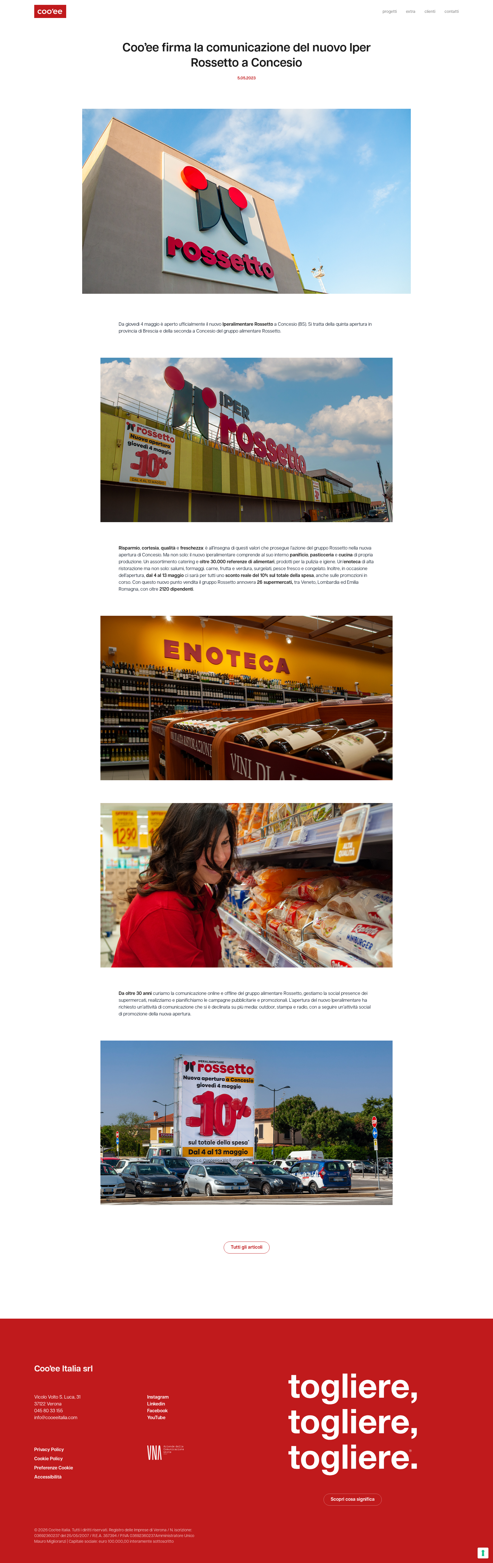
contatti (451, 12)
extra (410, 12)
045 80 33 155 (48, 1411)
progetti (390, 12)
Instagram (158, 1397)
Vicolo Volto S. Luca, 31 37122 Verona (57, 1401)
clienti (430, 12)
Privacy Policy (49, 1450)
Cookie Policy (48, 1459)
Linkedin (156, 1404)
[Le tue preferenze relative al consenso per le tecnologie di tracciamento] (483, 1553)
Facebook (157, 1411)
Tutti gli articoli (246, 1247)
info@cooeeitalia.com (55, 1418)
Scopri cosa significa (353, 1499)
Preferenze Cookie (53, 1468)
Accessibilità (48, 1477)
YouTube (156, 1418)
